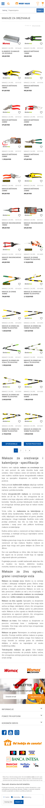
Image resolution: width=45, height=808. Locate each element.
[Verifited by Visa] (25, 765)
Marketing (27, 797)
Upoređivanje (12, 444)
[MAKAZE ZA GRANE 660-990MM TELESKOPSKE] (11, 382)
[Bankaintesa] (22, 759)
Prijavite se (36, 697)
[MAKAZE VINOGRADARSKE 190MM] (33, 210)
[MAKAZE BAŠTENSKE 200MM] (11, 107)
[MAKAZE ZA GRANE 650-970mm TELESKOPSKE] (11, 347)
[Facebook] (4, 732)
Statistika (16, 797)
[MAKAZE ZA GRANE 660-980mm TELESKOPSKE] (33, 347)
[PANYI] (28, 146)
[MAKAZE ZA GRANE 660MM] (33, 382)
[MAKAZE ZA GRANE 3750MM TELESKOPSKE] (33, 244)
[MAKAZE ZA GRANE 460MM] (11, 279)
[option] (11, 671)
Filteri (39, 10)
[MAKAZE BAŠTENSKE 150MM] (33, 38)
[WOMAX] (6, 43)
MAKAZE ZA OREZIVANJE (8, 48)
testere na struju (15, 567)
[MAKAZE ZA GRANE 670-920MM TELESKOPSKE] (11, 416)
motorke (5, 567)
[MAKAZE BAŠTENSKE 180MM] (11, 73)
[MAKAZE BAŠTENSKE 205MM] (33, 176)
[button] (8, 3)
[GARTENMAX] (28, 43)
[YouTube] (10, 732)
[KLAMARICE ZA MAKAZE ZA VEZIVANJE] (11, 38)
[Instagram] (17, 732)
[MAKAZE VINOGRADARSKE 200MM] (11, 244)
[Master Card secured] (12, 765)
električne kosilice (35, 564)
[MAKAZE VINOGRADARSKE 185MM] (11, 210)
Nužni (7, 797)
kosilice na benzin (15, 564)
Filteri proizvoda (33, 444)
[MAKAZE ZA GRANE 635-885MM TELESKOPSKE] (33, 279)
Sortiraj (4, 10)
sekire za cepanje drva (32, 567)
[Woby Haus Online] (22, 4)
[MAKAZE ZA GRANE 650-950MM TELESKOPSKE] (11, 313)
